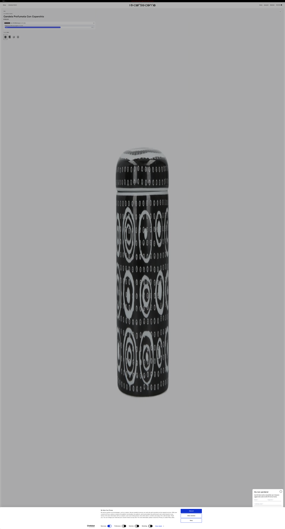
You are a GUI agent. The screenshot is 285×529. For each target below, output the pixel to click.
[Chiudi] (281, 491)
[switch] (124, 526)
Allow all (191, 511)
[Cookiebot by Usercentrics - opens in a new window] (90, 526)
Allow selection (191, 515)
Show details (158, 526)
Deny (191, 520)
